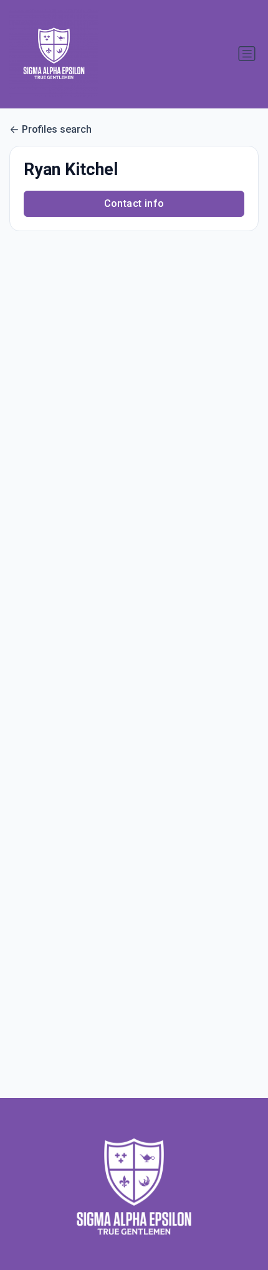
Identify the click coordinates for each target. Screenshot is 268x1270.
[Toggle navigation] (247, 53)
